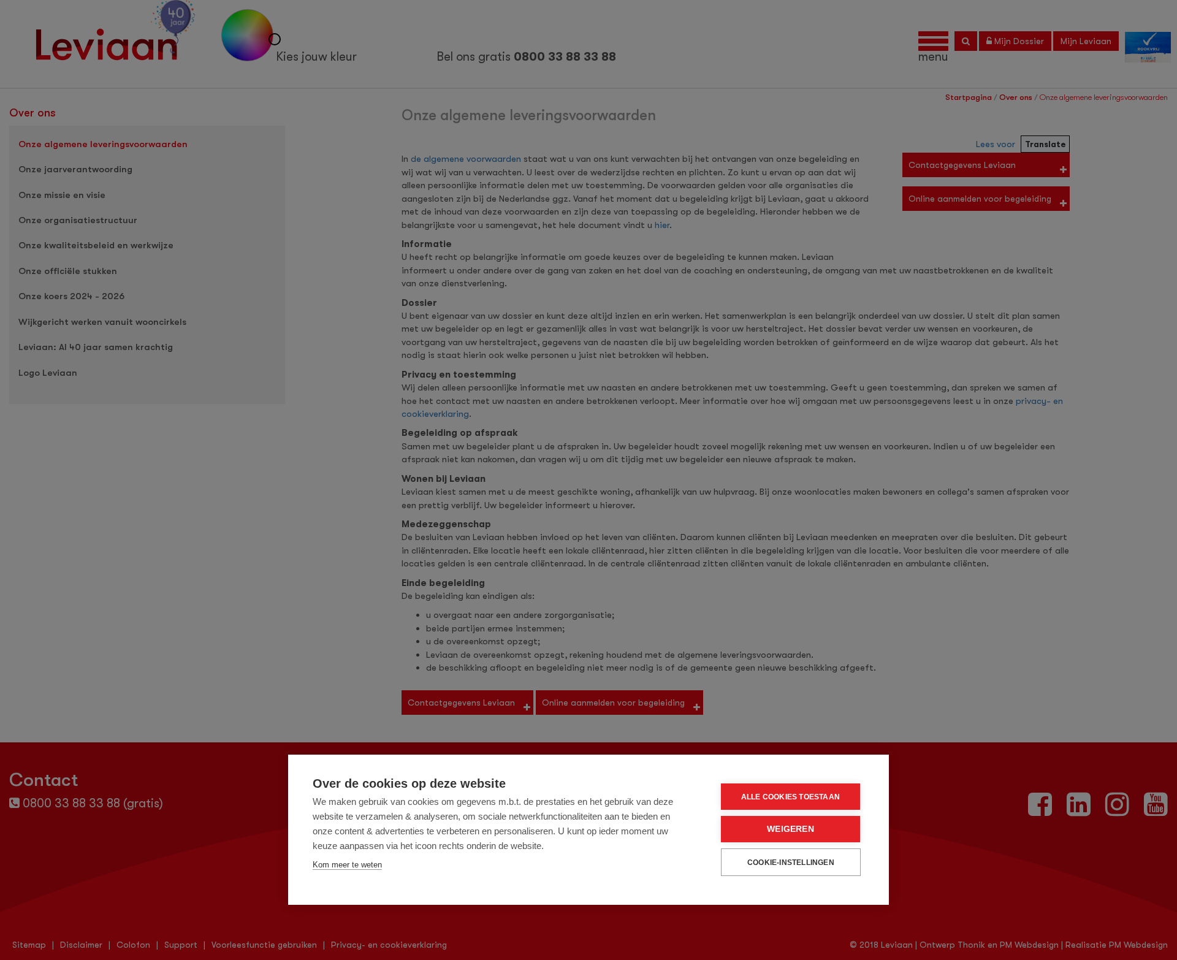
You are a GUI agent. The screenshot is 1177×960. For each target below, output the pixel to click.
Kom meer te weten (347, 864)
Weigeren (790, 829)
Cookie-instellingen (790, 862)
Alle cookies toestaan (790, 797)
